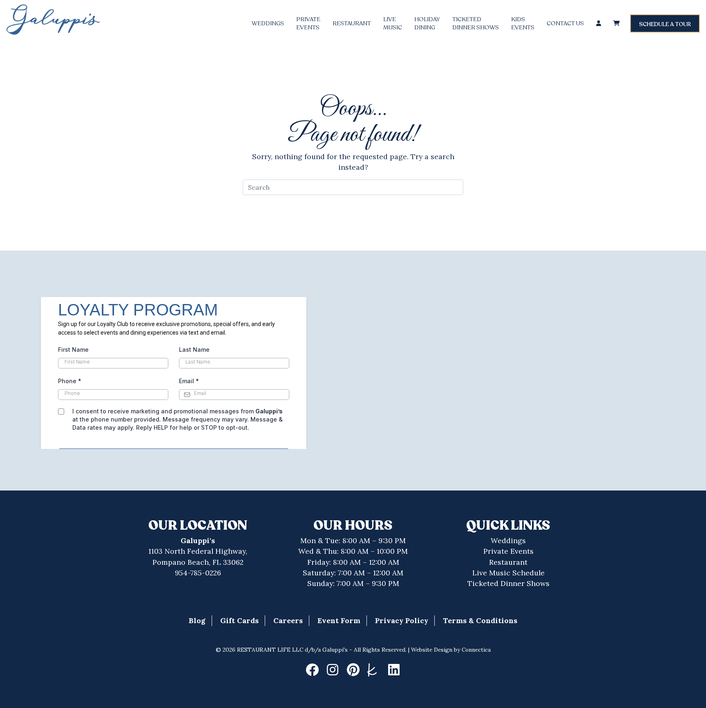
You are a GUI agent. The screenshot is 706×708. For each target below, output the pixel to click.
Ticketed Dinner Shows (508, 583)
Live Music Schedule (508, 572)
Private (308, 23)
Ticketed (475, 23)
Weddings (268, 23)
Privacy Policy (401, 620)
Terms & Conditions (480, 620)
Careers (288, 620)
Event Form (338, 620)
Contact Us (565, 23)
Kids (522, 23)
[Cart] (616, 23)
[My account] (598, 23)
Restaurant (352, 23)
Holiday (427, 23)
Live (392, 23)
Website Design (431, 649)
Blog (197, 620)
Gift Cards (239, 620)
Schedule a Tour (665, 24)
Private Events (508, 551)
